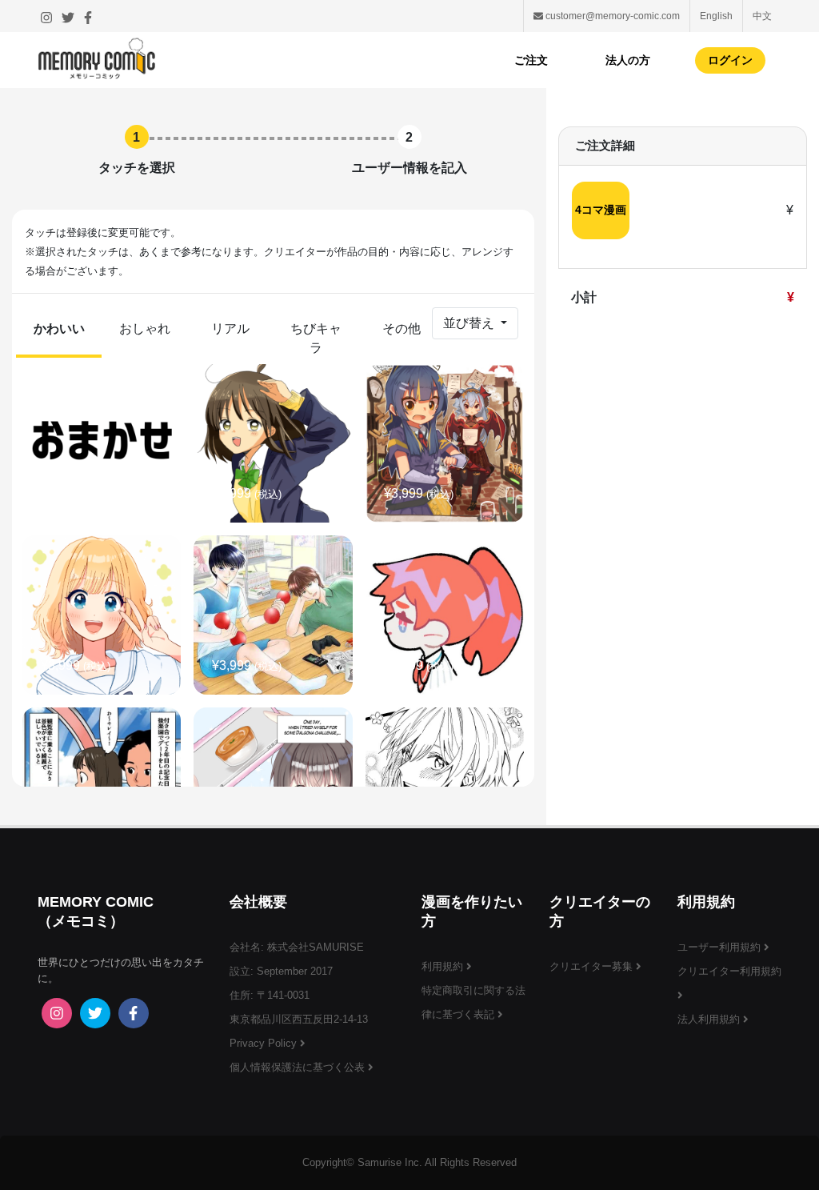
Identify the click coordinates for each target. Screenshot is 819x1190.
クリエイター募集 (592, 966)
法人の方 (627, 60)
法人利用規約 (710, 1019)
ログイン (730, 60)
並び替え (470, 323)
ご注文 (531, 60)
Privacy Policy (265, 1043)
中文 (762, 16)
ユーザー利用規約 (720, 947)
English (716, 16)
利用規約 (443, 966)
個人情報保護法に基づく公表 (299, 1067)
